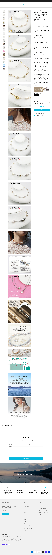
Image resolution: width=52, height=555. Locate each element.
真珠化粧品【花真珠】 (28, 528)
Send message (26, 458)
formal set (26, 512)
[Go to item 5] (3, 26)
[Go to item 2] (3, 15)
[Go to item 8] (3, 36)
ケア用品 (25, 530)
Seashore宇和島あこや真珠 (38, 10)
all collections (26, 504)
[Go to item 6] (3, 29)
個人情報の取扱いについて (44, 515)
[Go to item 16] (3, 65)
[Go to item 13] (3, 54)
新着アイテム (26, 506)
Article (3, 5)
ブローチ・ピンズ (27, 519)
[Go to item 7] (3, 33)
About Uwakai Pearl (42, 504)
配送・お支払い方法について (44, 510)
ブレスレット (26, 523)
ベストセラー (26, 510)
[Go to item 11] (3, 47)
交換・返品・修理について (44, 512)
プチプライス (26, 508)
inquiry (7, 5)
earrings (25, 517)
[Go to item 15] (3, 61)
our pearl (40, 506)
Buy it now (42, 109)
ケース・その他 (27, 525)
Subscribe (6, 513)
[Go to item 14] (3, 58)
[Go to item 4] (3, 22)
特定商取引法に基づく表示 (44, 514)
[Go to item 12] (3, 51)
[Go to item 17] (3, 69)
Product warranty (42, 508)
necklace (25, 515)
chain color (37, 93)
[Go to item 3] (3, 18)
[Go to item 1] (3, 11)
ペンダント (26, 514)
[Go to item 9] (3, 40)
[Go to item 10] (3, 44)
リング (25, 521)
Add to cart (42, 106)
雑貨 (25, 526)
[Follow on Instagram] (2, 548)
